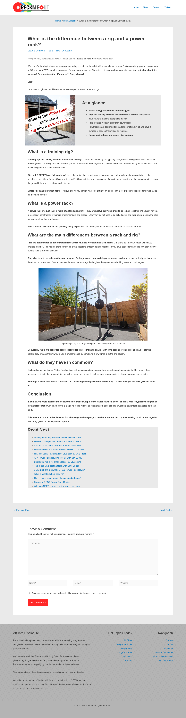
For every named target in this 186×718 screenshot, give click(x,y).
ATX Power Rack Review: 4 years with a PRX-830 (58, 458)
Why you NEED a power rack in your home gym (57, 486)
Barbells (128, 660)
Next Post (166, 510)
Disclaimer (168, 648)
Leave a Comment (36, 50)
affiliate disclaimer (85, 58)
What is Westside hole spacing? (49, 474)
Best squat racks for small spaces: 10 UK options (57, 462)
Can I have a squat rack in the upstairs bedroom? (57, 478)
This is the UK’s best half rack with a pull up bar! (56, 466)
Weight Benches (124, 644)
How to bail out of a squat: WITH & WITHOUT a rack (59, 449)
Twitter (167, 7)
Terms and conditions (163, 656)
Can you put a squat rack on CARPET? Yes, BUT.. (58, 445)
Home (135, 7)
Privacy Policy (166, 660)
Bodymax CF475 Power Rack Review (52, 482)
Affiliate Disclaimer (164, 652)
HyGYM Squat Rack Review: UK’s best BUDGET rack (60, 453)
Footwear (127, 656)
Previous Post (21, 510)
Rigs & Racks (53, 50)
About (145, 7)
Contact (156, 7)
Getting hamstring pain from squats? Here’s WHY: (58, 437)
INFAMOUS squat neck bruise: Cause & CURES (57, 441)
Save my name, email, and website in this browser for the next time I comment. (69, 593)
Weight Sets (126, 648)
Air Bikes (128, 640)
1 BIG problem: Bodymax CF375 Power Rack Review (59, 470)
